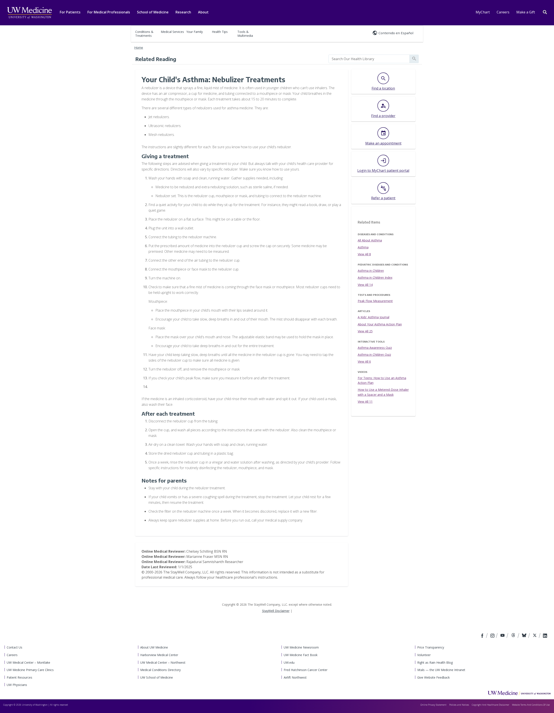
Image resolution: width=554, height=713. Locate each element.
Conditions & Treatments (144, 34)
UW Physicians (17, 685)
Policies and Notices (459, 704)
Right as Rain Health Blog (435, 662)
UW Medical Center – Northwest (162, 662)
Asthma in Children (371, 271)
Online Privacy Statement (433, 704)
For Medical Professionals (108, 12)
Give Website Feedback (433, 677)
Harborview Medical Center (159, 655)
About (203, 12)
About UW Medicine (154, 647)
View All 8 (364, 254)
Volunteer (424, 655)
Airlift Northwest (295, 677)
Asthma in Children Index (375, 277)
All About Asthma (370, 240)
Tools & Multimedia (245, 34)
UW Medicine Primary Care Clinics (30, 670)
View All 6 (364, 361)
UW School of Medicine (156, 677)
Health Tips (220, 32)
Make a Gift (525, 12)
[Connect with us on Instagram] (492, 636)
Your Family (194, 32)
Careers (503, 12)
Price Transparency (430, 647)
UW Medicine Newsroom (301, 647)
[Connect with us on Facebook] (482, 636)
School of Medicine (153, 12)
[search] (369, 58)
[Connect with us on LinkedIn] (545, 636)
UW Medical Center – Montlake (28, 662)
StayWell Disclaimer (276, 611)
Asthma (363, 247)
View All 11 (365, 401)
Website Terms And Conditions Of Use (531, 704)
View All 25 (365, 331)
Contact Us (14, 647)
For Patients (70, 12)
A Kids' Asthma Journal (373, 317)
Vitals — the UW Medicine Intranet (441, 670)
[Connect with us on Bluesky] (525, 636)
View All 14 (365, 285)
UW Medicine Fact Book (300, 655)
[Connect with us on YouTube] (503, 636)
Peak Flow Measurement (375, 301)
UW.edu (289, 662)
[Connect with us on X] (535, 636)
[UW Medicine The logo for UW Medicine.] (29, 13)
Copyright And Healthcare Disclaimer (490, 704)
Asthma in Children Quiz (374, 354)
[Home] (519, 692)
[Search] (545, 11)
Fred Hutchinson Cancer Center (305, 670)
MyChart (483, 12)
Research (183, 12)
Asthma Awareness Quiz (375, 348)
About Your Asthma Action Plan (380, 324)
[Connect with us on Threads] (514, 636)
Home (138, 47)
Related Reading (155, 59)
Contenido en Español (395, 33)
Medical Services (172, 32)
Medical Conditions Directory (160, 670)
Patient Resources (19, 677)
